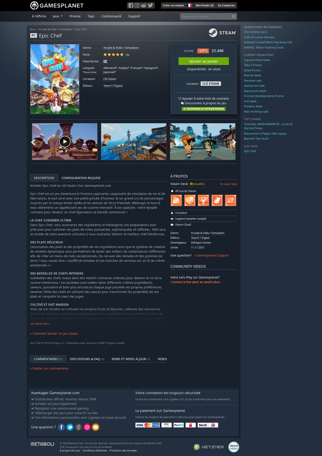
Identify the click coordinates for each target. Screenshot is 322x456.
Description (44, 178)
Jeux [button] (56, 16)
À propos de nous (70, 450)
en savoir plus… (41, 323)
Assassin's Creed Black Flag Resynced (268, 42)
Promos (75, 16)
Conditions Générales (95, 450)
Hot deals (250, 101)
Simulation (65, 29)
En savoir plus (228, 184)
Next (234, 142)
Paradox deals (253, 106)
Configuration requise (81, 178)
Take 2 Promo (253, 65)
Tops (91, 16)
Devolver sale (252, 81)
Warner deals (252, 75)
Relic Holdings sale (256, 111)
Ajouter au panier (203, 61)
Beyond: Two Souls (256, 138)
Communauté (111, 16)
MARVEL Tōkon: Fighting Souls (264, 47)
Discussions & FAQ (87, 359)
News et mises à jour (131, 359)
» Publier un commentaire (49, 368)
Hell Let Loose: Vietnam (259, 37)
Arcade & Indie (48, 29)
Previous (33, 142)
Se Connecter (226, 5)
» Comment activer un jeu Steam (54, 333)
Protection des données (123, 450)
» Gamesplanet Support (211, 255)
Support (134, 16)
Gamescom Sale (254, 86)
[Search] (233, 16)
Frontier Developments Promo (264, 96)
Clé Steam (109, 79)
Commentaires (48, 359)
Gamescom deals (255, 91)
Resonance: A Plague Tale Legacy (265, 133)
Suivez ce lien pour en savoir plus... (197, 282)
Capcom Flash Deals (257, 60)
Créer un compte (173, 5)
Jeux (32, 29)
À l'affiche (39, 16)
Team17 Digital (112, 86)
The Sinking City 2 (255, 32)
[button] (189, 5)
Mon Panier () (205, 5)
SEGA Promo (252, 70)
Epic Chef (81, 29)
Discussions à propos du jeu (205, 103)
